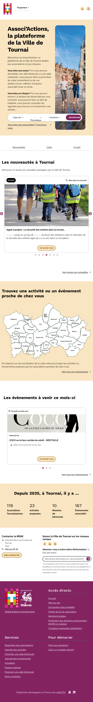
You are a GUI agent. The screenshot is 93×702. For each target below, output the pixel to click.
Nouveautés (19, 147)
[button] (82, 9)
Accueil (52, 598)
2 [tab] (39, 255)
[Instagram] (55, 544)
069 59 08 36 (11, 549)
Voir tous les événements (75, 372)
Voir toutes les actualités (75, 272)
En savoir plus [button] (46, 248)
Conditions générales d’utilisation (65, 628)
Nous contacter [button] (11, 555)
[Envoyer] (88, 559)
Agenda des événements (18, 658)
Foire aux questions (58, 645)
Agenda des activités (15, 649)
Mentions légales (57, 616)
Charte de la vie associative (62, 611)
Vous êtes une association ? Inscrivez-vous (27, 126)
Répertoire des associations (19, 645)
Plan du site (54, 603)
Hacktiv (61, 692)
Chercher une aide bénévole (19, 654)
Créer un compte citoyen (61, 649)
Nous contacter (13, 676)
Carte (49, 147)
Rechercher (75, 117)
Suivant (90, 214)
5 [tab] (50, 255)
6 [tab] (54, 255)
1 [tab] (35, 255)
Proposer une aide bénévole (19, 672)
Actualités (10, 663)
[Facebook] (45, 544)
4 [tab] (46, 255)
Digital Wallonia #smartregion (20, 611)
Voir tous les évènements (75, 474)
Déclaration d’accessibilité (61, 607)
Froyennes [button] (22, 8)
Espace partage (13, 667)
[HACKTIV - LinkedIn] (74, 693)
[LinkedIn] (50, 544)
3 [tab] (43, 255)
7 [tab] (57, 255)
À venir (77, 147)
